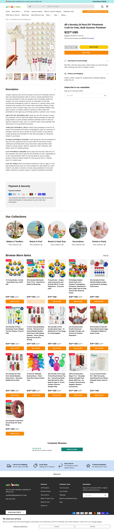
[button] (107, 6)
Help (55, 15)
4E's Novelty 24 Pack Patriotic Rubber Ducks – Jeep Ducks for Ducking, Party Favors (98, 283)
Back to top (57, 474)
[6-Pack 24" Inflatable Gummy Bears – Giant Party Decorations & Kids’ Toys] (36, 362)
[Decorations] (78, 230)
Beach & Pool (36, 241)
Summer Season (37, 11)
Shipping (67, 35)
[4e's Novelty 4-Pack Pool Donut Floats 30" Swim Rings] (15, 409)
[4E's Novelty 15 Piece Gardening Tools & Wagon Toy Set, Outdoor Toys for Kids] (15, 315)
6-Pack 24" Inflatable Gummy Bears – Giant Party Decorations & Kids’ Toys (36, 377)
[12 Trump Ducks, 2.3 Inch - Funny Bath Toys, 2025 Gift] (15, 268)
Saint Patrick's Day (37, 15)
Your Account (64, 488)
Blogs (63, 15)
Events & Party (99, 241)
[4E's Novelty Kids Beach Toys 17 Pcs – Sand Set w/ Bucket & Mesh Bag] (36, 268)
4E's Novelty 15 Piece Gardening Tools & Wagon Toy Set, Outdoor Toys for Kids (15, 330)
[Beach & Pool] (36, 230)
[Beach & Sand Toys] (57, 230)
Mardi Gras (25, 15)
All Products (45, 488)
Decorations (78, 241)
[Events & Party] (99, 230)
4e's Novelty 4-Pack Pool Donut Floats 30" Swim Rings (14, 423)
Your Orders (63, 491)
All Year (26, 11)
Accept (56, 526)
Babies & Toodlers (14, 241)
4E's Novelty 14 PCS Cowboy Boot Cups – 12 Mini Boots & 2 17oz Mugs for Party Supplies (57, 330)
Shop (48, 15)
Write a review (72, 449)
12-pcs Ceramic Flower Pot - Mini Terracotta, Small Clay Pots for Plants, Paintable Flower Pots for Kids (99, 378)
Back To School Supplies (53, 11)
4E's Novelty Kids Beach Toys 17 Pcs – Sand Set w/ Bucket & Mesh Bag (36, 282)
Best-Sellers (16, 11)
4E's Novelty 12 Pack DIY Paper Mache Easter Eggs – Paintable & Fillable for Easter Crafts (99, 330)
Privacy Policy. (97, 522)
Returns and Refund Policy (68, 498)
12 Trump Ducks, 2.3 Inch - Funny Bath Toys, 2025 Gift (14, 282)
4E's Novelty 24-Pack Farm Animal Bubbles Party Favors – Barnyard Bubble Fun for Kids (14, 377)
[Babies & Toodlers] (15, 230)
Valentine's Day (68, 11)
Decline (92, 526)
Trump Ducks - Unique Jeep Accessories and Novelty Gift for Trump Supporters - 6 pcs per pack (56, 284)
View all (105, 255)
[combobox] (60, 6)
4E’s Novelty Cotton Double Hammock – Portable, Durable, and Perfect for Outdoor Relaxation (76, 331)
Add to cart (94, 47)
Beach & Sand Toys (57, 241)
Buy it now (86, 52)
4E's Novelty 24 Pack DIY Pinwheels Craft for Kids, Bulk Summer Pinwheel (21, 19)
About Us (44, 505)
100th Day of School (13, 15)
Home (8, 11)
